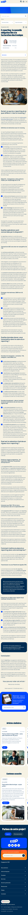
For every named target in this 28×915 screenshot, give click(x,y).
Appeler (8, 834)
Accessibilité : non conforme (7, 911)
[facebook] (23, 27)
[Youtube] (12, 845)
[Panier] (23, 1)
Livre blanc (5, 779)
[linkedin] (26, 27)
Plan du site (15, 909)
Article (4, 728)
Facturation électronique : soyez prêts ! (12, 785)
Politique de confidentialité (16, 907)
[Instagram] (18, 845)
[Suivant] (27, 746)
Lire (4, 747)
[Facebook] (15, 845)
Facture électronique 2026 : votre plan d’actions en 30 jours (12, 734)
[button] (26, 2)
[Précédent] (1, 746)
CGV (2, 907)
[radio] (11, 686)
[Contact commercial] (21, 1)
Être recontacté (18, 834)
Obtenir (5, 803)
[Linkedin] (9, 845)
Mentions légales (6, 907)
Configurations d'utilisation (6, 909)
